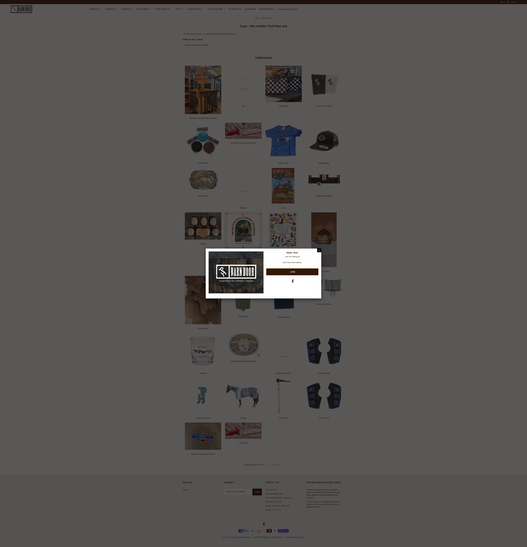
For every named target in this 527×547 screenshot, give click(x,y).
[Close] (319, 250)
